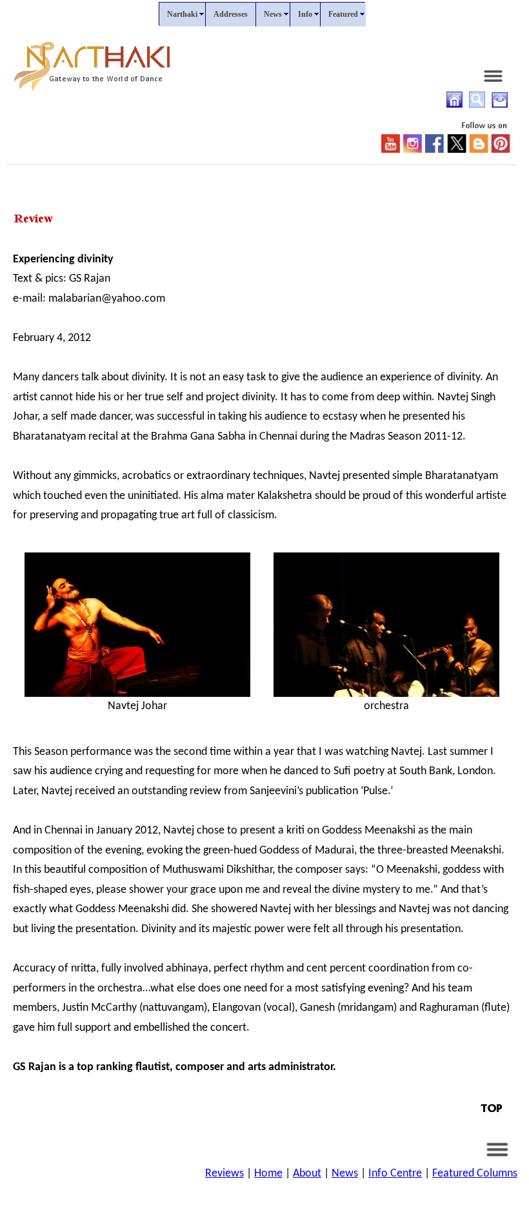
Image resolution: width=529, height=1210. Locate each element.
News (345, 1173)
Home (268, 1173)
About (307, 1173)
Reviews (224, 1173)
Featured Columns (474, 1173)
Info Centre (395, 1173)
